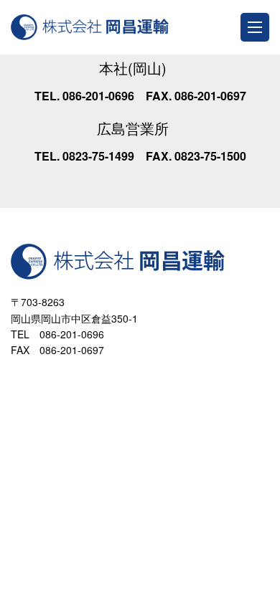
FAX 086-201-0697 (57, 350)
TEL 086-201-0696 (57, 334)
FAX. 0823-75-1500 (196, 156)
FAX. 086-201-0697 (196, 95)
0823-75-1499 (97, 156)
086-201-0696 (97, 95)
